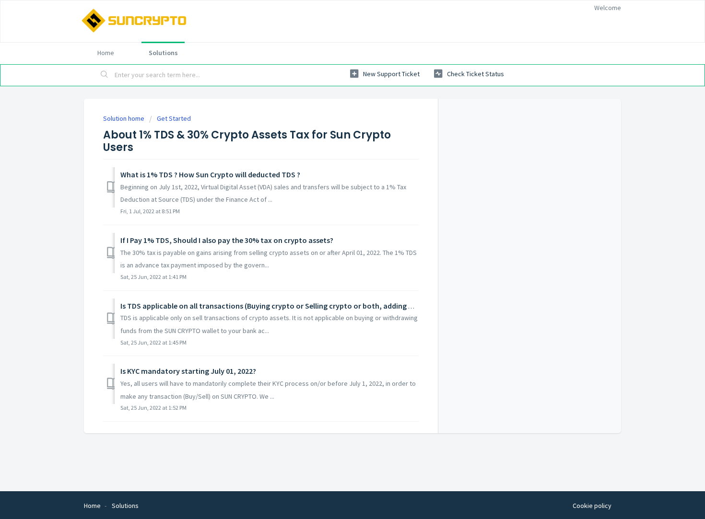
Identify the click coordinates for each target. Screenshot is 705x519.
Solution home (124, 118)
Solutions (163, 52)
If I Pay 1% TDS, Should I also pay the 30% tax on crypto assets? (226, 240)
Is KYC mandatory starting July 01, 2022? (188, 371)
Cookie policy (592, 505)
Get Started (174, 118)
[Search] (104, 75)
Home (105, 52)
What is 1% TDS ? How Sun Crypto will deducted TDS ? (210, 174)
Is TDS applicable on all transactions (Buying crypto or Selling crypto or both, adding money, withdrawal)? (300, 306)
